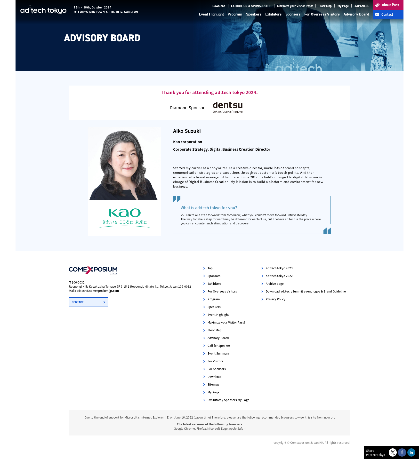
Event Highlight (211, 14)
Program (235, 14)
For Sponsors (217, 369)
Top (210, 268)
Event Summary (219, 353)
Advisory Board (356, 14)
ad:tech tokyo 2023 (279, 268)
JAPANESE (362, 6)
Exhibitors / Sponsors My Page (228, 400)
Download (218, 6)
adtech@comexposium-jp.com (98, 290)
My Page (343, 6)
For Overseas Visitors (322, 14)
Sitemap (213, 384)
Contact (387, 14)
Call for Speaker (219, 345)
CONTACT (77, 302)
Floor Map (325, 6)
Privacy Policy (275, 299)
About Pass (390, 4)
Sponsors (292, 14)
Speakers (253, 14)
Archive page (275, 283)
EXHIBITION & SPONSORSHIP (251, 6)
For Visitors (215, 361)
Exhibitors (273, 14)
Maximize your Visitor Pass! (295, 6)
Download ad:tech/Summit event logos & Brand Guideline (306, 291)
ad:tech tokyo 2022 (279, 276)
